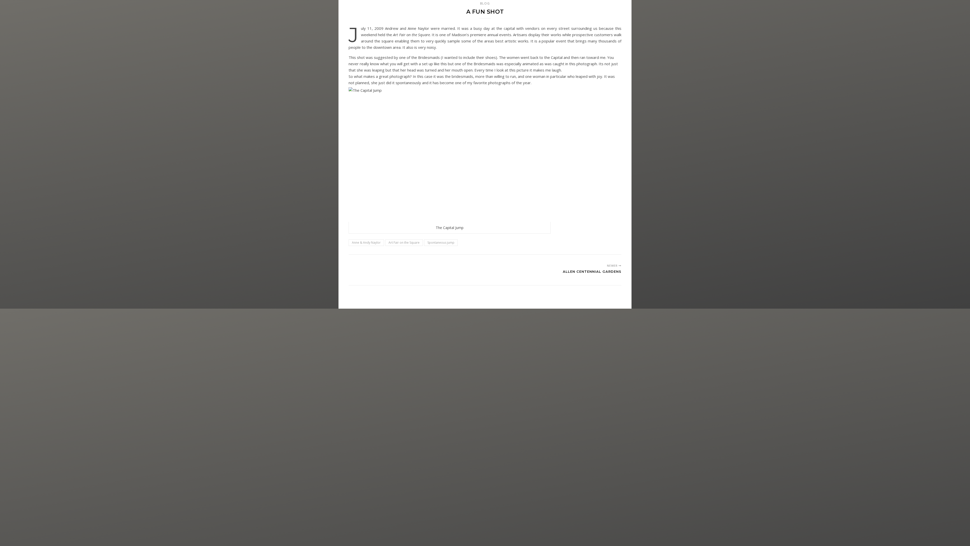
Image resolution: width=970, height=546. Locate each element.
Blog (485, 3)
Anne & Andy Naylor (366, 242)
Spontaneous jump (440, 242)
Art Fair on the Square (404, 242)
